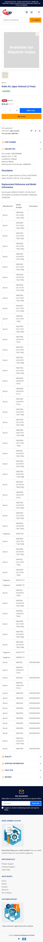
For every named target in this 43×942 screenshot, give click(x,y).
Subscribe (35, 803)
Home (4, 881)
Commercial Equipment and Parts (24, 935)
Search (37, 20)
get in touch (14, 131)
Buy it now (21, 116)
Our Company (7, 893)
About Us (5, 890)
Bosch (4, 83)
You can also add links (10, 133)
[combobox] (21, 20)
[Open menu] (38, 12)
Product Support (8, 864)
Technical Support (8, 867)
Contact (4, 887)
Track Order (6, 870)
